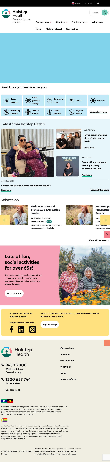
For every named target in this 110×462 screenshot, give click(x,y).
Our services (42, 22)
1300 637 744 (18, 379)
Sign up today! (50, 324)
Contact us (72, 29)
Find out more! (14, 293)
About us (60, 22)
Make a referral (54, 29)
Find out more (12, 63)
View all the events (99, 240)
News (38, 29)
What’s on (97, 22)
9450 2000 (16, 365)
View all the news (100, 190)
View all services (98, 112)
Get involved (78, 22)
